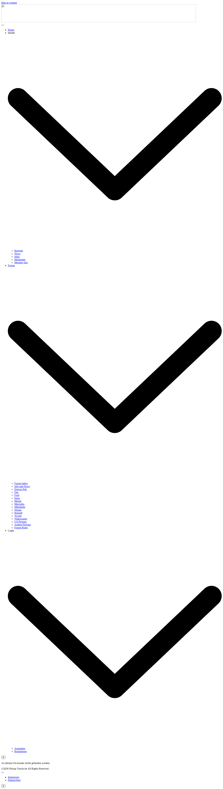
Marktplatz (19, 259)
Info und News (22, 486)
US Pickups (20, 521)
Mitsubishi (19, 507)
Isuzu (17, 498)
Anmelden (19, 748)
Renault (18, 512)
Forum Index (21, 483)
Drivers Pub (20, 489)
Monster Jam (21, 262)
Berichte (18, 250)
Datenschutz (14, 780)
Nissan (17, 510)
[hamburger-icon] (2, 25)
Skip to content (9, 2)
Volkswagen (20, 518)
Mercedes (19, 504)
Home (11, 29)
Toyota (18, 515)
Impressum (13, 777)
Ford (16, 495)
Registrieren (20, 751)
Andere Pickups (22, 524)
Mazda (17, 501)
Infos (17, 256)
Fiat (16, 492)
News (17, 253)
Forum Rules (21, 527)
